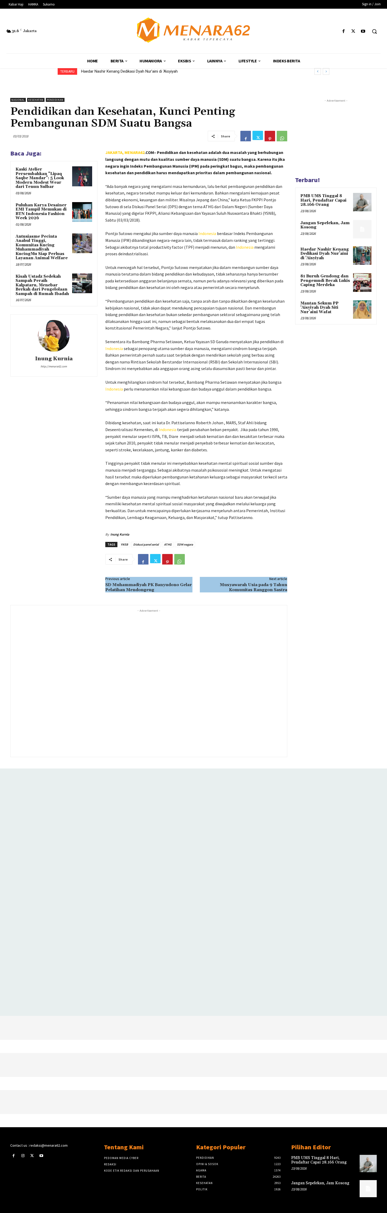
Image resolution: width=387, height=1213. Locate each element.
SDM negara (185, 544)
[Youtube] (363, 31)
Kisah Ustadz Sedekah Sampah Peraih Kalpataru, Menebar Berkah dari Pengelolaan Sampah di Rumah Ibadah (42, 285)
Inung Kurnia (54, 359)
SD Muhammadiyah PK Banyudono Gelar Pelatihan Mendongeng (148, 587)
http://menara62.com (54, 366)
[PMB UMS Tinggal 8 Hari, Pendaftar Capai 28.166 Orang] (362, 202)
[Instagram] (22, 1155)
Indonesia (207, 233)
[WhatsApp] (282, 136)
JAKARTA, (115, 152)
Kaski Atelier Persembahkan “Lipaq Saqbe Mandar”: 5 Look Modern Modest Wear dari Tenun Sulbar (40, 178)
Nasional (18, 100)
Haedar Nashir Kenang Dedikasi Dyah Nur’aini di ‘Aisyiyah (324, 254)
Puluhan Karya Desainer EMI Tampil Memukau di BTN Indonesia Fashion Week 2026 (41, 212)
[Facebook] (343, 31)
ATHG (168, 544)
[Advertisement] (149, 682)
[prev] (317, 71)
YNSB (124, 544)
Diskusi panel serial (146, 544)
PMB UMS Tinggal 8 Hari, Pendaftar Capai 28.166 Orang (323, 200)
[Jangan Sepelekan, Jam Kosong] (362, 229)
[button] (374, 31)
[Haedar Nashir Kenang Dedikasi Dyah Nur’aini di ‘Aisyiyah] (362, 255)
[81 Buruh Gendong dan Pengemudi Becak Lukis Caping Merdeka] (362, 282)
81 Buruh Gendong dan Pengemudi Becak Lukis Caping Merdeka (136, 71)
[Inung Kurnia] (54, 336)
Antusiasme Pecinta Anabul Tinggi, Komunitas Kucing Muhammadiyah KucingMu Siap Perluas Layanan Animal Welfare (42, 247)
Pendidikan (55, 100)
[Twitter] (353, 31)
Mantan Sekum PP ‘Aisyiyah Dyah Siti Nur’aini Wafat (319, 308)
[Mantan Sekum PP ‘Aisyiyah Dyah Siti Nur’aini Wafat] (362, 309)
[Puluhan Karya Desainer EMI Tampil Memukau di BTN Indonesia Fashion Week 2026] (82, 212)
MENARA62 (135, 152)
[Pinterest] (270, 136)
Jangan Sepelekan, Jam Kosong (325, 225)
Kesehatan (35, 100)
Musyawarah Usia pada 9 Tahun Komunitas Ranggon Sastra (253, 587)
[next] (326, 71)
